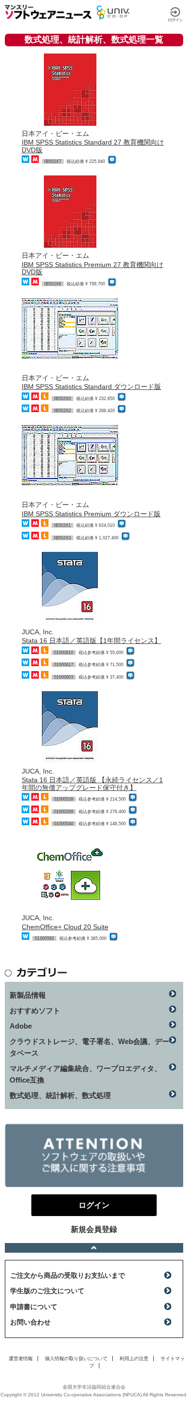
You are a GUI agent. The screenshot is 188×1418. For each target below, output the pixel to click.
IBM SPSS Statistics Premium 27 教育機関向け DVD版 (92, 268)
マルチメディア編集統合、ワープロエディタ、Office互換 (85, 1074)
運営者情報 (21, 1358)
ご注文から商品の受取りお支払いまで (67, 1275)
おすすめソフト (35, 1010)
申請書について (33, 1307)
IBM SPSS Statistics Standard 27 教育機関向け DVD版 (93, 145)
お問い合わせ (30, 1322)
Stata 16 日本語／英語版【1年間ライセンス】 (91, 640)
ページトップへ (94, 1248)
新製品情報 (28, 995)
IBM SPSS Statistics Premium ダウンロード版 (91, 514)
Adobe (21, 1026)
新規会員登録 (94, 1229)
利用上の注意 (134, 1358)
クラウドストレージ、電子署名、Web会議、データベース (89, 1047)
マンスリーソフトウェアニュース (48, 12)
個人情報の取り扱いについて (76, 1358)
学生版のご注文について (47, 1291)
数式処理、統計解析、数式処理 (60, 1095)
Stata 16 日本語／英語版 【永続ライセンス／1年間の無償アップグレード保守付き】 (92, 783)
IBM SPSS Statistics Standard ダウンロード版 (91, 386)
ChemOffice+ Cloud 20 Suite (65, 927)
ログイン (175, 14)
